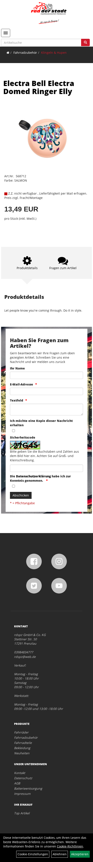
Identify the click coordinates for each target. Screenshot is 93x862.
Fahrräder (21, 732)
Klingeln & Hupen (54, 52)
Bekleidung (22, 748)
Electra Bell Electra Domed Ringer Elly (38, 87)
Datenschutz (23, 778)
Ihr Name (17, 368)
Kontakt (19, 773)
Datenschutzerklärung (33, 476)
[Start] (7, 52)
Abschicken (21, 495)
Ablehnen (60, 854)
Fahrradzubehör (25, 52)
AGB (17, 783)
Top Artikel (22, 813)
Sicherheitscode (22, 437)
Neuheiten (21, 753)
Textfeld (16, 400)
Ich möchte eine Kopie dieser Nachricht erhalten (41, 423)
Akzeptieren (79, 854)
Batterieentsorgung (28, 788)
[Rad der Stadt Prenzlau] (48, 13)
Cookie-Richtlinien (70, 846)
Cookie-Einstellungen (33, 854)
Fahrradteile (23, 743)
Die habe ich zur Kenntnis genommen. (40, 478)
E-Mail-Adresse (21, 384)
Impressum (22, 794)
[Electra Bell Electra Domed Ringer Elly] (46, 138)
